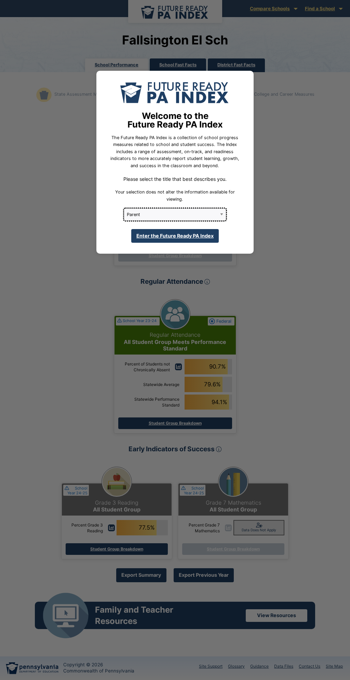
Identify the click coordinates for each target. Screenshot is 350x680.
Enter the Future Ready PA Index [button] (175, 236)
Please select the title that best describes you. (175, 179)
